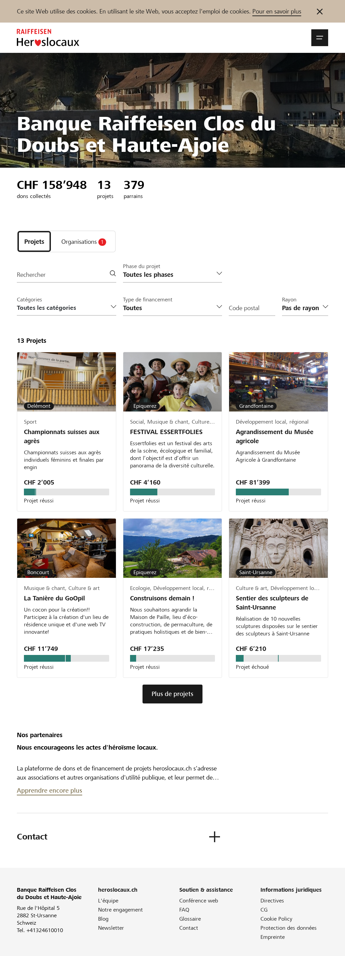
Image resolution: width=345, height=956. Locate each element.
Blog (103, 919)
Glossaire (190, 919)
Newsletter (111, 928)
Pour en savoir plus (276, 11)
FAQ (184, 909)
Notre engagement (120, 909)
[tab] (34, 241)
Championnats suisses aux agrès (61, 436)
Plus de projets (172, 693)
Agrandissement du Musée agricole (274, 436)
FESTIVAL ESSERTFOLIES (166, 431)
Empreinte (272, 937)
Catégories (29, 299)
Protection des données (288, 928)
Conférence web (198, 900)
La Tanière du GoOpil (54, 598)
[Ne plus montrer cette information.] (319, 11)
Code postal (244, 307)
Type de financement (147, 299)
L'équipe (108, 900)
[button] (319, 37)
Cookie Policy (276, 919)
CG (264, 909)
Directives (272, 900)
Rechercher (31, 274)
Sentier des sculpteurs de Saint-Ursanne (272, 603)
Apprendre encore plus (49, 790)
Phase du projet (141, 266)
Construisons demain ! (162, 598)
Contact (188, 928)
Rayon (289, 299)
